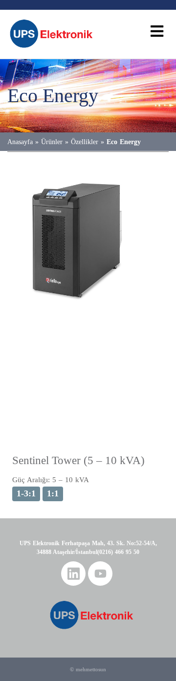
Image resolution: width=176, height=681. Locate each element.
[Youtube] (100, 573)
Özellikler (84, 142)
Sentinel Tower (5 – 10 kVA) (78, 460)
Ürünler (52, 142)
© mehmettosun (88, 669)
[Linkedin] (73, 573)
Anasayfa (20, 142)
